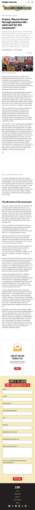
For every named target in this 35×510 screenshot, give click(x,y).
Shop (17, 503)
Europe (15, 15)
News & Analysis (6, 15)
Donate (17, 497)
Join (17, 491)
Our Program (17, 500)
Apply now (17, 479)
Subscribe (18, 494)
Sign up (17, 368)
